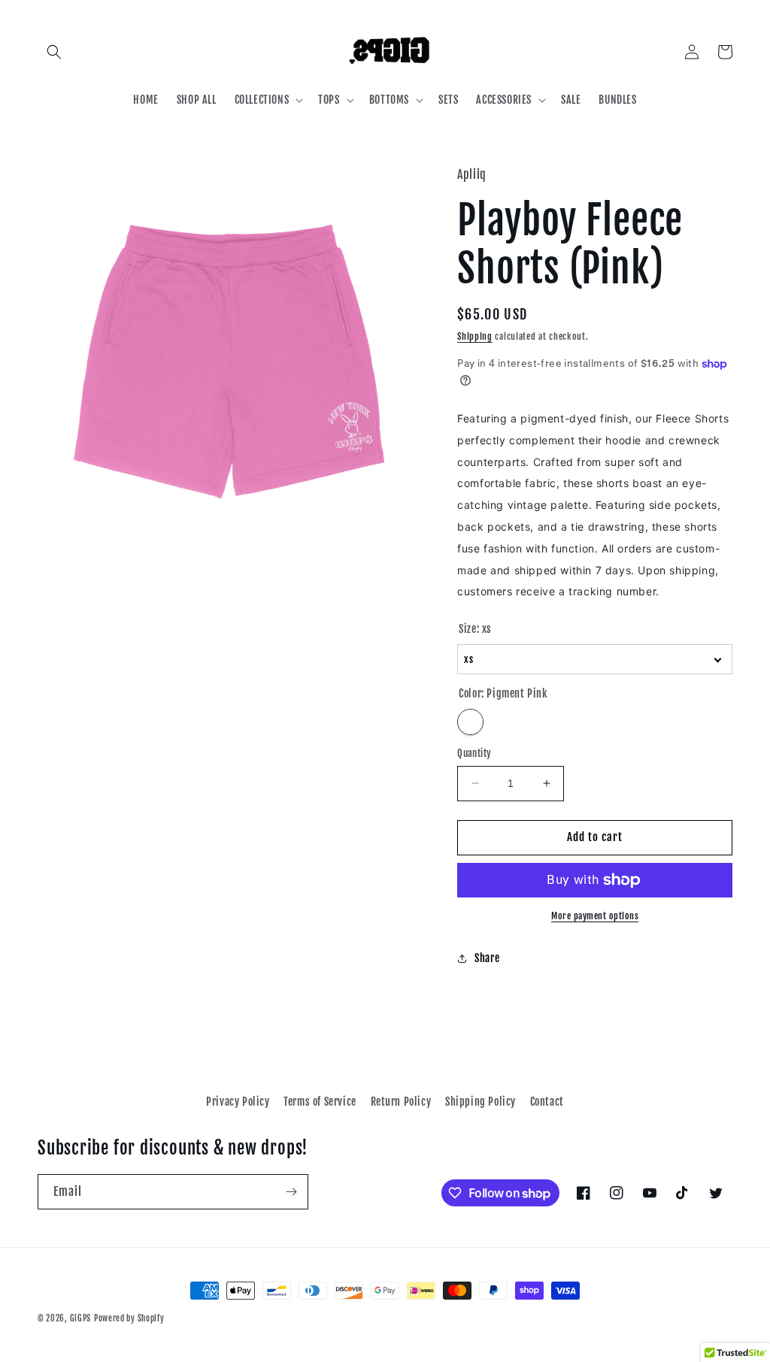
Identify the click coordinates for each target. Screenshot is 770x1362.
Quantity (474, 753)
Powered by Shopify (129, 1318)
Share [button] (486, 958)
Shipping (475, 336)
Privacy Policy (237, 1101)
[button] (54, 51)
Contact (547, 1101)
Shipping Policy (480, 1101)
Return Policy (401, 1101)
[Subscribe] (291, 1191)
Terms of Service (319, 1101)
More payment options (594, 916)
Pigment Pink (470, 722)
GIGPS (81, 1318)
